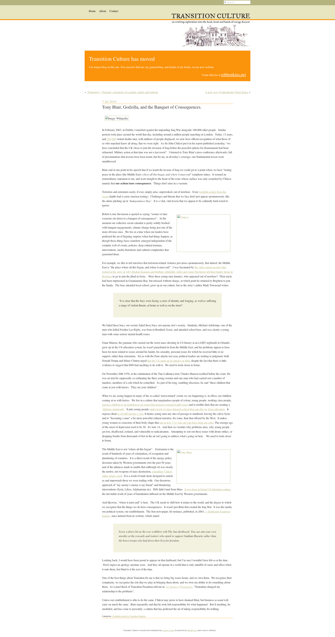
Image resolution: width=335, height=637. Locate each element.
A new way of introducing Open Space (226, 92)
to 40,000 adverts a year (130, 413)
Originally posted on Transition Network (129, 616)
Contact (114, 11)
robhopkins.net (233, 74)
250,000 (111, 139)
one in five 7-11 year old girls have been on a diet (186, 422)
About (102, 11)
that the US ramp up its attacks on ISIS (168, 360)
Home (92, 11)
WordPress (192, 630)
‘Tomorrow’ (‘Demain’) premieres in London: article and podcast (122, 92)
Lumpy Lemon (168, 630)
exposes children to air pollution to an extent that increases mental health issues (145, 404)
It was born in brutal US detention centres (207, 489)
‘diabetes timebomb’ (113, 409)
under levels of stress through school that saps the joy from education (187, 409)
